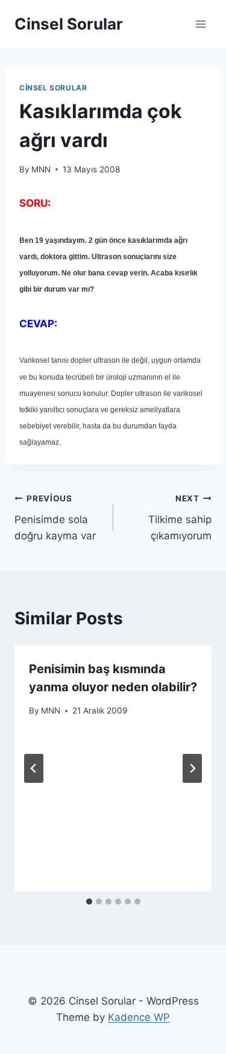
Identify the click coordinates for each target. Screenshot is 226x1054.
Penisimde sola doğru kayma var (55, 518)
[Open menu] (200, 23)
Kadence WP (139, 1017)
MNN (41, 169)
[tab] (89, 902)
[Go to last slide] (33, 768)
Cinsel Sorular (53, 87)
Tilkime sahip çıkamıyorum (180, 518)
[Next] (192, 768)
